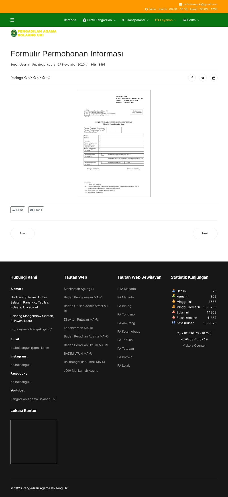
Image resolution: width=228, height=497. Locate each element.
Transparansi (135, 20)
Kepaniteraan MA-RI (78, 328)
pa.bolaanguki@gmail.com (200, 4)
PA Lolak (123, 365)
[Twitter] (203, 78)
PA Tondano (126, 314)
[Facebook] (192, 78)
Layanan (166, 20)
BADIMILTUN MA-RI (78, 353)
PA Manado (125, 297)
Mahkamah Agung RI (79, 289)
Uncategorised (42, 64)
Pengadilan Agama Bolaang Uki (33, 399)
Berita (191, 20)
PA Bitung (124, 306)
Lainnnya (96, 33)
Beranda (70, 20)
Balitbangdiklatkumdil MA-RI (84, 362)
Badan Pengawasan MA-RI (83, 297)
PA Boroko (124, 357)
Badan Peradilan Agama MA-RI (86, 336)
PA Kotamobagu (128, 331)
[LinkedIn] (214, 78)
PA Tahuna (125, 340)
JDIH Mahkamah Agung (81, 370)
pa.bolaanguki (20, 365)
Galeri (71, 33)
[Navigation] (12, 20)
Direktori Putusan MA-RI (81, 319)
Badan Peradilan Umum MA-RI (86, 345)
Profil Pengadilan (99, 20)
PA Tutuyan (125, 348)
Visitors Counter (194, 345)
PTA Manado (126, 289)
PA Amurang (126, 323)
